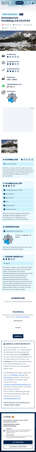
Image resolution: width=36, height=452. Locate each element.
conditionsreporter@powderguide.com (17, 384)
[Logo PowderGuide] (5, 3)
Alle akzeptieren (18, 442)
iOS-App (21, 375)
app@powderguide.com (12, 398)
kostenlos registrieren (23, 317)
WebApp (15, 375)
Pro (21, 14)
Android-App (8, 377)
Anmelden (18, 336)
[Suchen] (29, 3)
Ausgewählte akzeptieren (18, 446)
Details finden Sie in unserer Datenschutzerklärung (11, 425)
